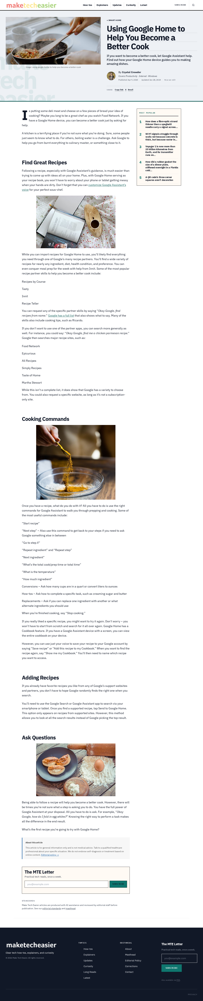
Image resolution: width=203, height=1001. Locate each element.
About (128, 948)
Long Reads (90, 971)
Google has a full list (61, 315)
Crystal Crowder (131, 72)
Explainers (102, 4)
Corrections (131, 966)
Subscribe (180, 5)
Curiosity (131, 4)
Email (130, 89)
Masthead (130, 954)
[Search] (193, 5)
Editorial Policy (133, 960)
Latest (143, 4)
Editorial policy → (50, 854)
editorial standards (51, 908)
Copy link (119, 89)
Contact (129, 971)
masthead (70, 908)
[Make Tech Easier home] (32, 5)
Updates (117, 4)
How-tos (87, 4)
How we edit (169, 80)
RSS (178, 980)
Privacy (192, 994)
